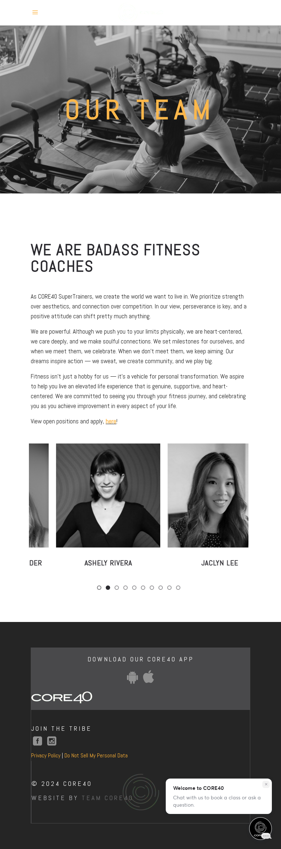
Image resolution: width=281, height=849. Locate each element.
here (111, 421)
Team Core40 (108, 798)
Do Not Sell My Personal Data (96, 755)
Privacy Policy (45, 755)
